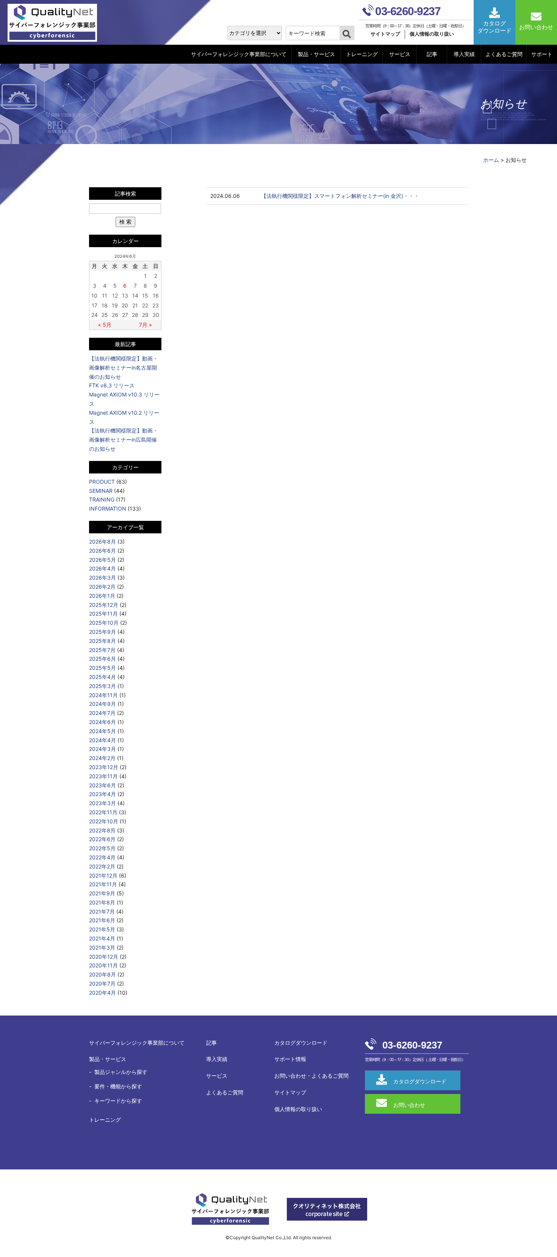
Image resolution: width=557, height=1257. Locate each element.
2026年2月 (102, 586)
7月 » (145, 324)
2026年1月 (102, 595)
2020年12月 (103, 956)
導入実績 (464, 54)
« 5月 (104, 324)
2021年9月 (102, 893)
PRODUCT (102, 481)
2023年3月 (102, 803)
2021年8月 (102, 902)
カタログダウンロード (300, 1042)
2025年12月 (103, 605)
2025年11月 (103, 613)
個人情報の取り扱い (432, 34)
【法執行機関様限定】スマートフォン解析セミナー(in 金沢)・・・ (340, 196)
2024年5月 (102, 731)
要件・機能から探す (118, 1086)
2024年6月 (102, 722)
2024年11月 (103, 695)
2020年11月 (103, 965)
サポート (541, 54)
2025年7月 (102, 650)
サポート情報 (290, 1059)
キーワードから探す (118, 1100)
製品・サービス (316, 54)
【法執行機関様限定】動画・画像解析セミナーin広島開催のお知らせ (123, 439)
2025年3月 (102, 686)
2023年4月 (102, 794)
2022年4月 (102, 857)
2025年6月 (102, 658)
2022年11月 (103, 812)
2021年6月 (102, 920)
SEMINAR (101, 490)
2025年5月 (102, 668)
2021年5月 (102, 929)
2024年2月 (102, 758)
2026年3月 (102, 577)
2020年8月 (102, 974)
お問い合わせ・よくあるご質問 (311, 1075)
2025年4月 (102, 677)
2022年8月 (102, 830)
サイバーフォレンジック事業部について (238, 54)
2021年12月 (103, 875)
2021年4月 (102, 938)
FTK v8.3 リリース (112, 385)
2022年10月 (103, 821)
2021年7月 (102, 911)
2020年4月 (102, 992)
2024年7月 (102, 713)
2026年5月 (102, 559)
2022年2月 (102, 866)
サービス (399, 54)
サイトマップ (385, 34)
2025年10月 (104, 622)
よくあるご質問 (504, 54)
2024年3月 (102, 749)
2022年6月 (102, 839)
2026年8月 (102, 541)
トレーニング (362, 54)
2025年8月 (102, 641)
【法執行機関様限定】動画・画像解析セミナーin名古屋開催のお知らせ (123, 367)
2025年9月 (102, 631)
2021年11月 (103, 884)
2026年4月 (102, 568)
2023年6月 (102, 785)
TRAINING (101, 499)
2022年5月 (102, 848)
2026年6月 (102, 550)
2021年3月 (102, 947)
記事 (432, 54)
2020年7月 (102, 983)
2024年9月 (102, 704)
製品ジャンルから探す (120, 1072)
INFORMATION (107, 508)
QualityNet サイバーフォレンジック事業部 (55, 23)
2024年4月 (102, 740)
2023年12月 (103, 767)
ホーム (491, 160)
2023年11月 (103, 776)
